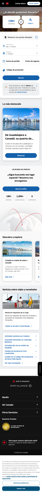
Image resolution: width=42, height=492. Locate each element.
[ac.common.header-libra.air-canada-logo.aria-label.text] (7, 3)
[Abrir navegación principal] (3, 3)
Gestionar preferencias (21, 483)
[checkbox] (21, 37)
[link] (20, 3)
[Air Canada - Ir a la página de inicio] (21, 381)
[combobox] (14, 61)
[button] (11, 22)
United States (22, 92)
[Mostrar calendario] (4, 61)
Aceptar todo (21, 488)
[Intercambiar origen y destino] (21, 22)
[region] (21, 473)
